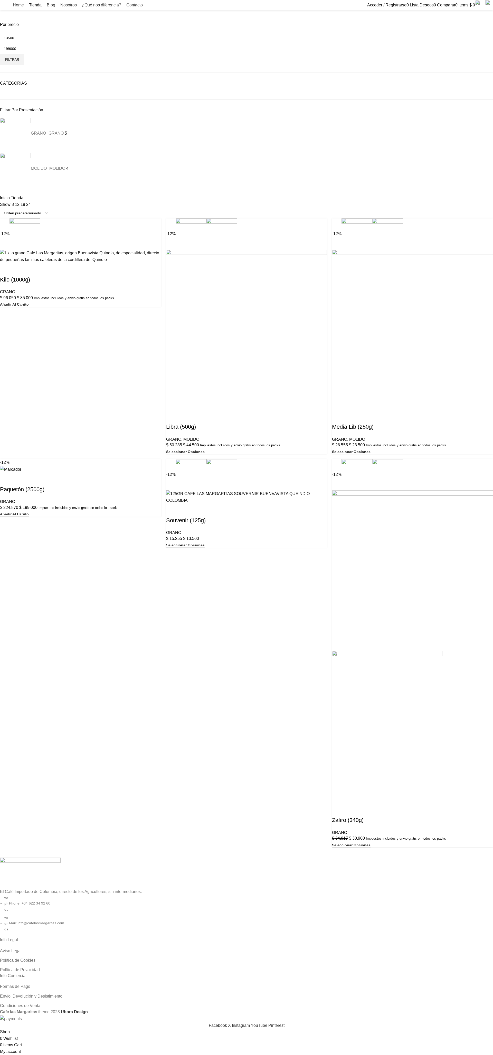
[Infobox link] (246, 5)
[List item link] (246, 511)
